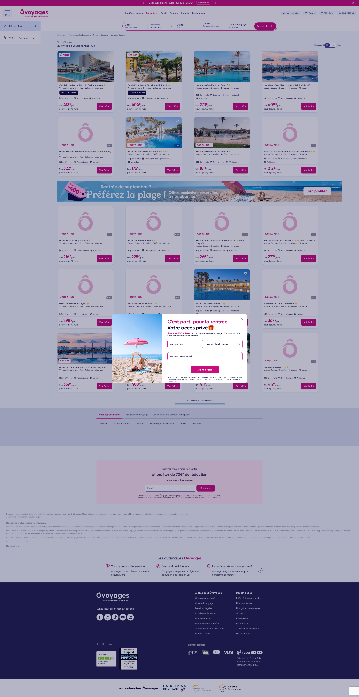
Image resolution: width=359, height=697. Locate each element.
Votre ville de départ (218, 338)
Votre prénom (177, 338)
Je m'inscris (205, 369)
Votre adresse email (180, 351)
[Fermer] (242, 319)
